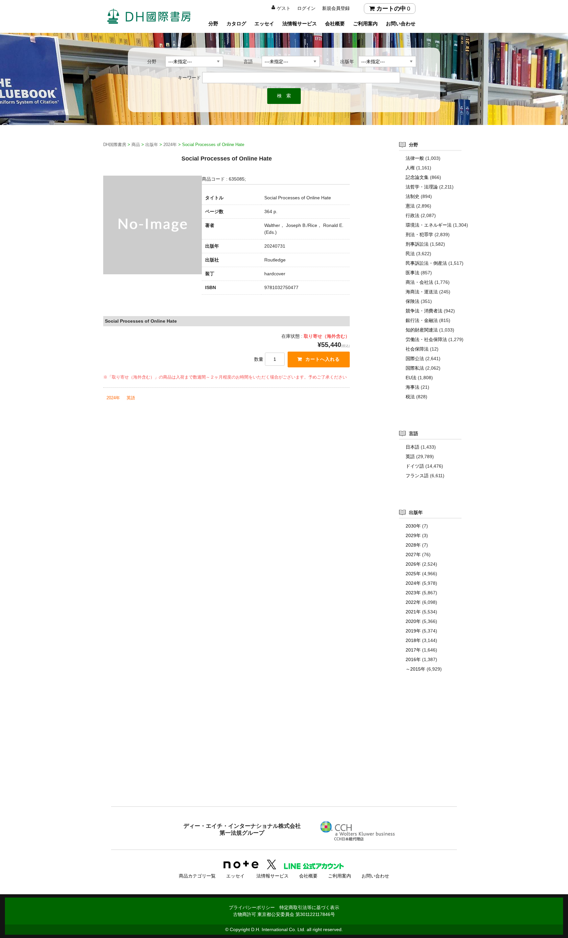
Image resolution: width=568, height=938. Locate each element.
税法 (410, 396)
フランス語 (417, 475)
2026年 (413, 564)
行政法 (412, 215)
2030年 (413, 526)
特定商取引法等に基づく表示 (309, 907)
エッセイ (264, 23)
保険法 (412, 301)
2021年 (413, 611)
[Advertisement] (284, 752)
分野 (213, 23)
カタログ (236, 23)
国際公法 (415, 358)
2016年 (413, 659)
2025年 (413, 573)
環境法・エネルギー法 (429, 225)
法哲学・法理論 (422, 186)
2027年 (413, 554)
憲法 (410, 206)
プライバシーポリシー (252, 907)
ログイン (306, 8)
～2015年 (415, 669)
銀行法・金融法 (422, 320)
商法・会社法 (419, 282)
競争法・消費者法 (424, 310)
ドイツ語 (415, 466)
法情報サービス (299, 23)
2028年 (413, 545)
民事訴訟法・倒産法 (426, 263)
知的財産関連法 (422, 330)
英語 (131, 397)
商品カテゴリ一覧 (197, 875)
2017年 (413, 650)
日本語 (412, 447)
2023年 (413, 592)
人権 (410, 167)
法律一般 (415, 158)
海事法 (412, 387)
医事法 (412, 272)
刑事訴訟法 (417, 244)
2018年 (413, 640)
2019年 (413, 630)
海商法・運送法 (422, 291)
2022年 (413, 602)
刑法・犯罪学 (419, 234)
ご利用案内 (365, 23)
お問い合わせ (400, 23)
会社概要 (335, 23)
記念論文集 (417, 177)
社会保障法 (417, 349)
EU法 (411, 377)
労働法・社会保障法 (426, 339)
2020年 (413, 621)
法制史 (412, 196)
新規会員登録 (336, 8)
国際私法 (415, 368)
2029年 (413, 535)
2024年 (113, 397)
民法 (410, 253)
